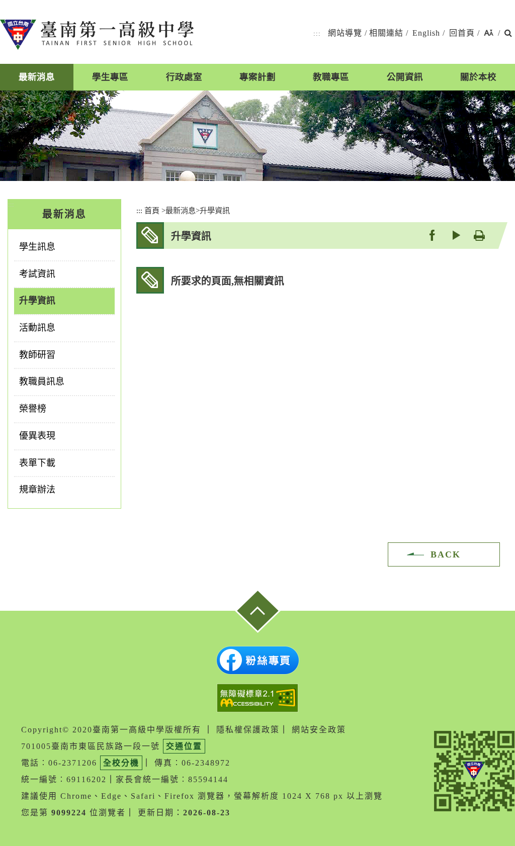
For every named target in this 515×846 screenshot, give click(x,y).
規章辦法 (37, 490)
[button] (488, 33)
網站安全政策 (319, 729)
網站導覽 (345, 33)
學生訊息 (37, 247)
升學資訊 (37, 301)
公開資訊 (405, 77)
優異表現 (37, 436)
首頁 (151, 210)
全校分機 (121, 763)
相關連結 (386, 33)
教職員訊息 (41, 382)
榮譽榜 (32, 409)
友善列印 (479, 235)
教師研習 (37, 355)
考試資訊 (37, 274)
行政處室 (184, 77)
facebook (432, 235)
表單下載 (37, 463)
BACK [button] (446, 554)
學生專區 (110, 77)
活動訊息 (37, 328)
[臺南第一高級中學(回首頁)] (97, 35)
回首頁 (462, 33)
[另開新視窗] (257, 660)
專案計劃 (257, 77)
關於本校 (478, 77)
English (426, 33)
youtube (455, 235)
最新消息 (37, 77)
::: (317, 33)
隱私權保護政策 (248, 729)
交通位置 (184, 746)
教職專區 (331, 77)
